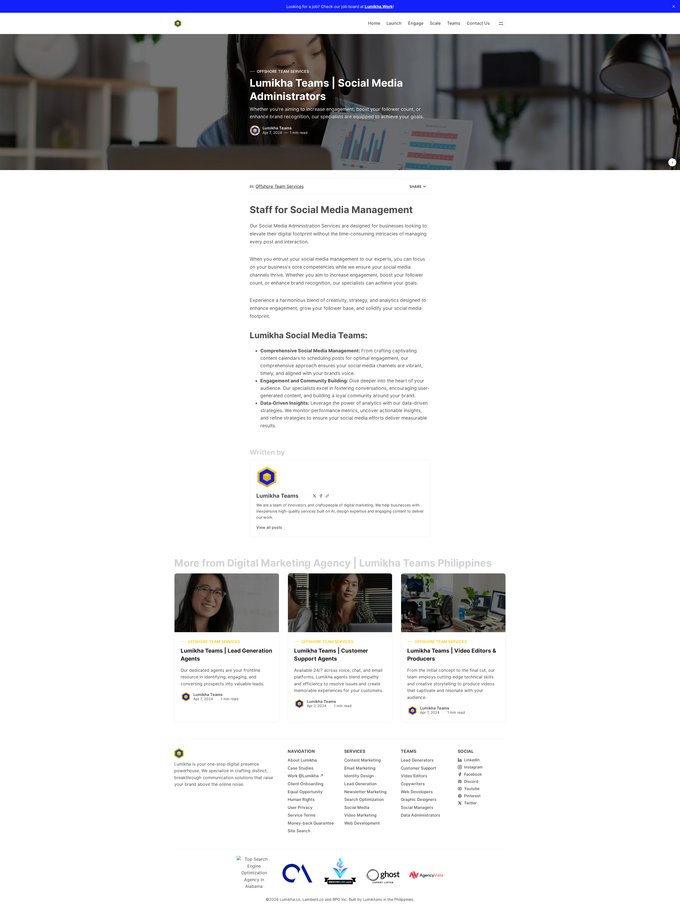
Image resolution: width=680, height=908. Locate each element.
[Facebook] (321, 496)
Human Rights (301, 799)
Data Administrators (420, 815)
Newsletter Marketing (365, 791)
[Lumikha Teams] (255, 130)
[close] (673, 6)
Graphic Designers (418, 799)
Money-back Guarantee (311, 823)
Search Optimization (364, 799)
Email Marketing (359, 768)
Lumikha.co (290, 899)
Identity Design (359, 775)
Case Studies (300, 768)
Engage (415, 23)
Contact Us (478, 23)
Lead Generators (417, 760)
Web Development (362, 823)
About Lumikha (302, 760)
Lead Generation (360, 783)
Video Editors (414, 775)
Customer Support (418, 768)
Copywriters (413, 783)
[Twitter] (314, 496)
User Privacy (300, 807)
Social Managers (417, 807)
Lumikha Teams (277, 128)
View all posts (269, 527)
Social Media (356, 807)
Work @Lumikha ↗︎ (306, 775)
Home (374, 23)
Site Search (299, 830)
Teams (453, 23)
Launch (394, 23)
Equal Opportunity (305, 791)
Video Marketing (360, 815)
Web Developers (417, 791)
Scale (435, 23)
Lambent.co (313, 899)
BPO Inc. (340, 899)
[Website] (327, 496)
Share (415, 186)
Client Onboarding (305, 783)
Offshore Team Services (283, 71)
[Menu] (501, 23)
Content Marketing (362, 760)
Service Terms (302, 815)
